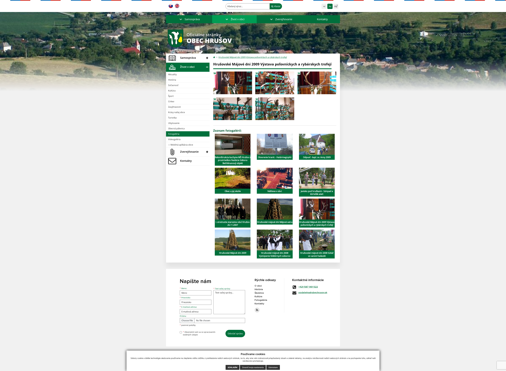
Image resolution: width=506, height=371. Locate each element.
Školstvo (259, 293)
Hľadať (276, 6)
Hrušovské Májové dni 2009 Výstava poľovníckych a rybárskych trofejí (252, 57)
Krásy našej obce (176, 112)
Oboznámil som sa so (199, 333)
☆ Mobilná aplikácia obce (180, 144)
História (172, 79)
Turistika (172, 117)
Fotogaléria (173, 133)
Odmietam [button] (273, 367)
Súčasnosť (173, 85)
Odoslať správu (235, 333)
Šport (171, 96)
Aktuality (172, 74)
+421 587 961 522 (308, 287)
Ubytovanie (173, 123)
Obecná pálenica (176, 128)
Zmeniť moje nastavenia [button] (253, 367)
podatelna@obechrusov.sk (312, 292)
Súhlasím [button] (232, 367)
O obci (258, 286)
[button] (189, 19)
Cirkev (171, 101)
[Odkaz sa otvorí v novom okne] (257, 310)
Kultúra (172, 90)
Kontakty (322, 19)
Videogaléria (174, 139)
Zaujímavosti (174, 106)
